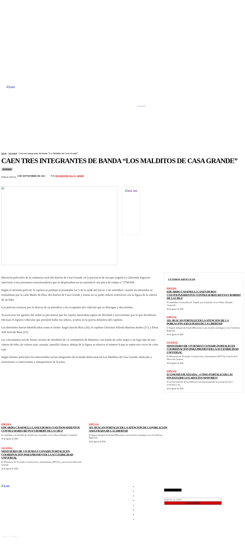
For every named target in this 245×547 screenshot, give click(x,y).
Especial (172, 317)
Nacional (172, 342)
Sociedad (12, 153)
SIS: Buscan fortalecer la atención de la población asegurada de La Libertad (198, 322)
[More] (231, 176)
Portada (171, 288)
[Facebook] (2, 72)
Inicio (4, 153)
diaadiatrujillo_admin (69, 176)
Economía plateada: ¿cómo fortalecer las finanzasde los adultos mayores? (200, 376)
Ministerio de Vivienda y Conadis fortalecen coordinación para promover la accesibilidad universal (202, 349)
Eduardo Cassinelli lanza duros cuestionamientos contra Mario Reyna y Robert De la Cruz (204, 295)
